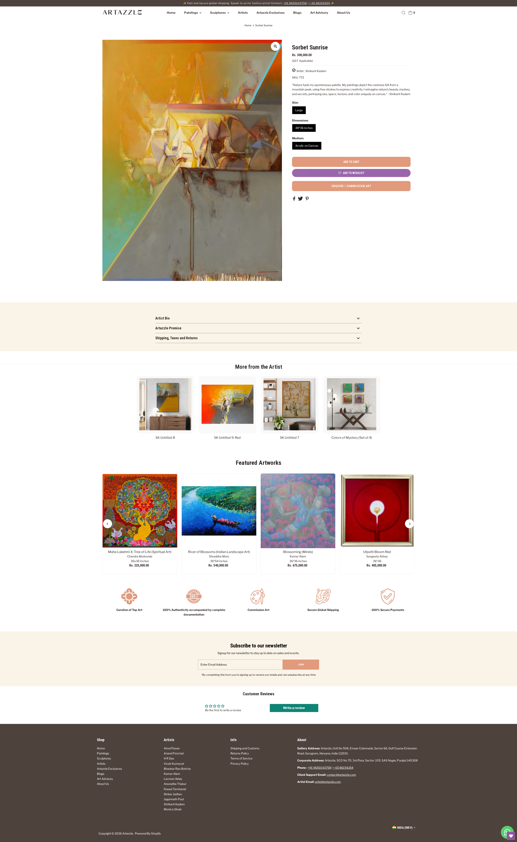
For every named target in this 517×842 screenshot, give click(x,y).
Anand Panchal (174, 753)
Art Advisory (319, 13)
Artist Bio (162, 318)
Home (171, 13)
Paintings (191, 13)
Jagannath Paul (174, 799)
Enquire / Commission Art (351, 186)
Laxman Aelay (173, 778)
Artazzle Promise (168, 328)
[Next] (409, 523)
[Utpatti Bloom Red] (377, 510)
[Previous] (107, 523)
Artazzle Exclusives (270, 13)
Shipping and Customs (244, 748)
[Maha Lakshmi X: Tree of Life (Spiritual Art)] (140, 510)
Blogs (297, 13)
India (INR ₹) (405, 827)
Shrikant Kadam (174, 804)
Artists (243, 13)
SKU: (295, 77)
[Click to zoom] (275, 46)
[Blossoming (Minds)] (298, 510)
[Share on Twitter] (301, 199)
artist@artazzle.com (328, 781)
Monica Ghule (173, 809)
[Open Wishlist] (511, 836)
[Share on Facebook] (294, 199)
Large (299, 110)
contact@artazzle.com (341, 774)
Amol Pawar (172, 748)
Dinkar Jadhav (173, 794)
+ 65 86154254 (319, 3)
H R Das (169, 758)
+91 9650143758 (295, 3)
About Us (343, 13)
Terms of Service (241, 758)
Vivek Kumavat (174, 763)
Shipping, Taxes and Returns (176, 338)
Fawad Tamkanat (175, 789)
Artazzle (127, 833)
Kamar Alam (172, 773)
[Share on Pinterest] (307, 199)
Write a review (294, 708)
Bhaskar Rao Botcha (177, 768)
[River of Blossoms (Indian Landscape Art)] (219, 510)
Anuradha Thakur (175, 783)
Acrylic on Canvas (306, 145)
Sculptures (218, 13)
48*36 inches (304, 128)
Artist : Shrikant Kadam (311, 71)
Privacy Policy (239, 763)
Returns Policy (239, 753)
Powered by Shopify (148, 833)
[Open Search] (403, 13)
